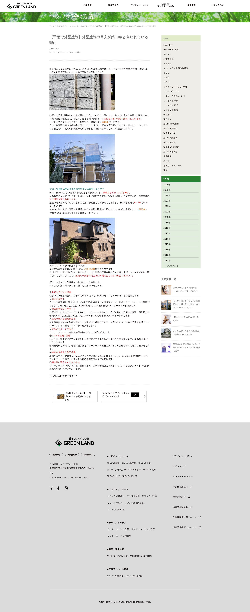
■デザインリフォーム (117, 456)
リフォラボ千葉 (149, 496)
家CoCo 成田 (149, 469)
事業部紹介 (113, 5)
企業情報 (87, 5)
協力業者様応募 (180, 507)
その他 (166, 82)
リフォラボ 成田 (170, 100)
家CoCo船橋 (113, 463)
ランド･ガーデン (171, 91)
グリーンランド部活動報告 (175, 68)
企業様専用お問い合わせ (185, 517)
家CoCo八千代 (114, 469)
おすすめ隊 (168, 59)
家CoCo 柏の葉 (130, 476)
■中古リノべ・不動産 (117, 569)
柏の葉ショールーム (172, 166)
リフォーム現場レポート (174, 96)
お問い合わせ (217, 5)
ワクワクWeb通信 (165, 5)
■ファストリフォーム (117, 489)
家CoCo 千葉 (169, 133)
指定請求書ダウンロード (185, 527)
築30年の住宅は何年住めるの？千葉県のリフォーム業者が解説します (186, 347)
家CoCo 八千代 (170, 128)
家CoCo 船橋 (169, 142)
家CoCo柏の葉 (170, 152)
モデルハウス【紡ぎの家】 (175, 87)
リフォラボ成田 (132, 496)
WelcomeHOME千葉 (117, 556)
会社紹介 (167, 114)
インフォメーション (139, 5)
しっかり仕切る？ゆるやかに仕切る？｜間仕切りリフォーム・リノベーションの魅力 (186, 304)
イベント (167, 54)
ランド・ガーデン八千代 (143, 529)
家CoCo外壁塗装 (171, 147)
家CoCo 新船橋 (170, 138)
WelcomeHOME (171, 49)
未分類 (166, 161)
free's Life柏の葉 (134, 576)
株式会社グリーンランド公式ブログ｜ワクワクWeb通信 (79, 26)
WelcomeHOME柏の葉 (141, 556)
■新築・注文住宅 (115, 549)
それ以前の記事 (171, 266)
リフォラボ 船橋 (170, 110)
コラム (70, 52)
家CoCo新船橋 (129, 463)
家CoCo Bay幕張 (171, 124)
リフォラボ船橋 (115, 496)
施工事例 (167, 156)
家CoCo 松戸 (113, 476)
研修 (165, 170)
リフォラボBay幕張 (134, 503)
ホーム (52, 26)
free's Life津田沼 (115, 576)
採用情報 (192, 5)
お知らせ (61, 52)
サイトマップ (179, 466)
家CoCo (167, 119)
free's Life (168, 45)
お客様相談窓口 (180, 487)
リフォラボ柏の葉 (116, 509)
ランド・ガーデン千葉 (118, 529)
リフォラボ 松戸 (170, 105)
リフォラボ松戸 (115, 503)
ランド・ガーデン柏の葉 (119, 536)
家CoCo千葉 (144, 463)
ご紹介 (78, 52)
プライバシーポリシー (183, 456)
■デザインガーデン (116, 523)
